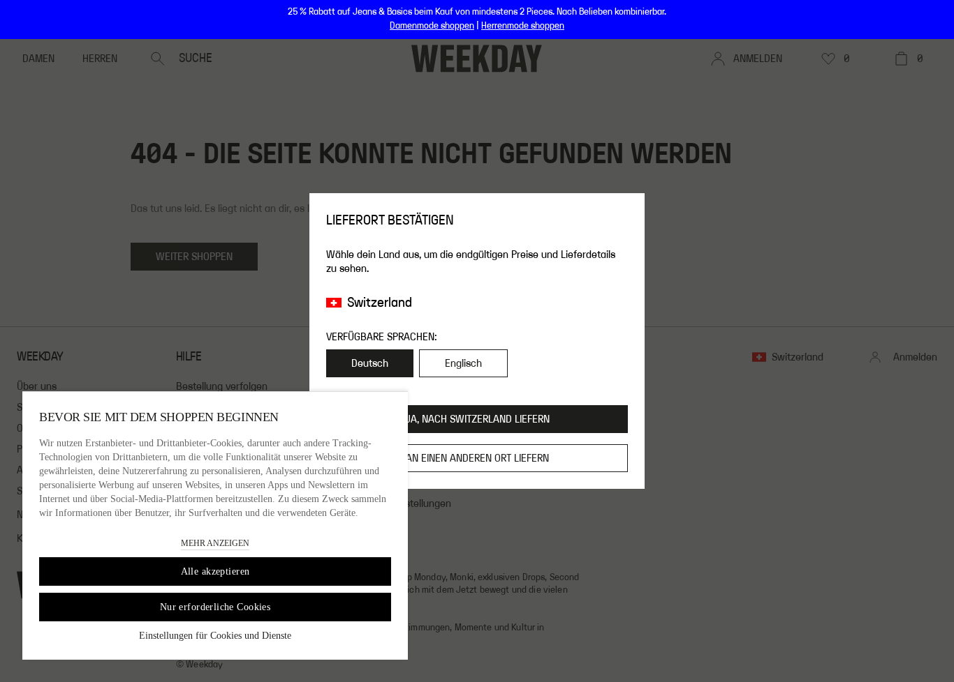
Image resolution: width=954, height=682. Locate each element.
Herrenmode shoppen (522, 26)
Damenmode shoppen (432, 26)
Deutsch (369, 363)
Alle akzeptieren (215, 571)
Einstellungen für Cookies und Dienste (215, 635)
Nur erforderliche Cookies (215, 607)
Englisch (463, 363)
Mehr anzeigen (215, 543)
